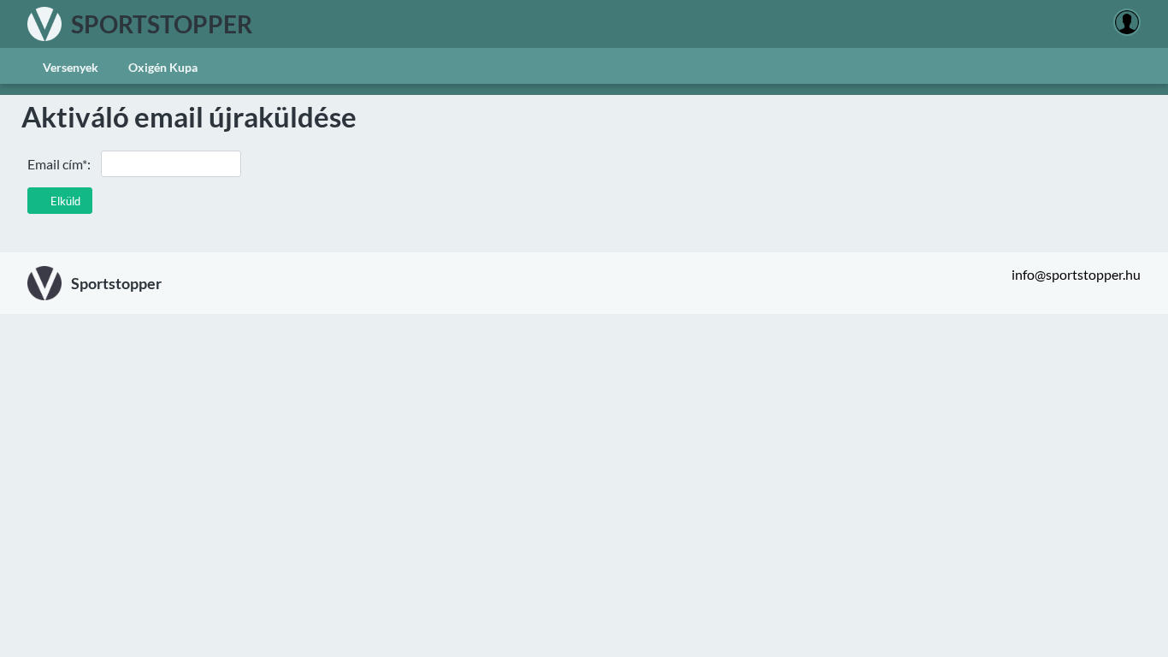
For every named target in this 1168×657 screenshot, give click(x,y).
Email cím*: (59, 164)
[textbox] (171, 164)
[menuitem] (70, 66)
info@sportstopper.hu (1076, 274)
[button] (59, 200)
